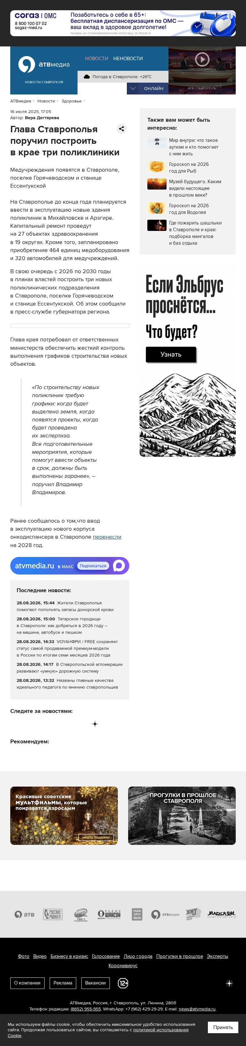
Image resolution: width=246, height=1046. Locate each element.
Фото (23, 956)
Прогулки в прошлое (179, 956)
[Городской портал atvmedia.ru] (165, 914)
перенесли (107, 536)
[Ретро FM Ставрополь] (81, 914)
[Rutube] (82, 724)
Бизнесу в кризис (69, 956)
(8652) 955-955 (86, 1009)
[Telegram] (29, 724)
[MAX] (55, 724)
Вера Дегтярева (42, 117)
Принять (223, 1027)
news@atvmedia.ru (197, 1009)
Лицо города (138, 956)
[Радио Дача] (137, 914)
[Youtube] (68, 724)
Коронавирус (123, 965)
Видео (40, 956)
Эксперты (217, 956)
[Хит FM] (193, 914)
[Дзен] (95, 724)
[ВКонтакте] (15, 724)
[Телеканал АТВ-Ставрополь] (24, 914)
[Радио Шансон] (109, 914)
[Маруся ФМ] (222, 914)
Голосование (106, 956)
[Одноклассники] (42, 724)
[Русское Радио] (52, 914)
